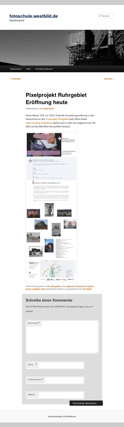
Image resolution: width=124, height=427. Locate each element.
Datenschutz (15, 68)
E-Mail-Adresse (35, 379)
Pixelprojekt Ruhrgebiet (57, 118)
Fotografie (80, 286)
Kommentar (34, 323)
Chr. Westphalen (54, 286)
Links (28, 68)
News (43, 289)
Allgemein (70, 286)
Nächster (109, 78)
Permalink (87, 289)
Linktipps (36, 289)
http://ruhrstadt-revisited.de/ (39, 122)
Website (31, 394)
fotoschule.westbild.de (33, 16)
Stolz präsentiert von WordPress (62, 416)
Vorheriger (15, 78)
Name (32, 364)
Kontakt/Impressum (44, 68)
